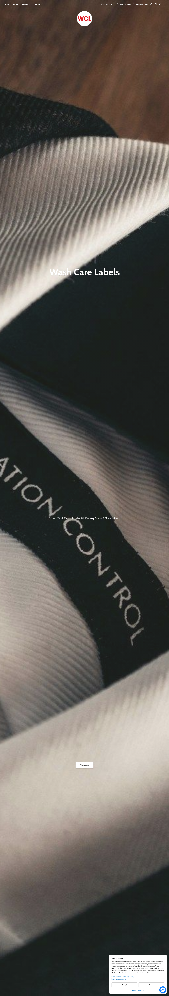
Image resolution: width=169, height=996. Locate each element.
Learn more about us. (119, 979)
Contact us (37, 4)
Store (7, 4)
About (15, 4)
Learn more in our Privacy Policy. (123, 977)
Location (26, 4)
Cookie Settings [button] (138, 990)
